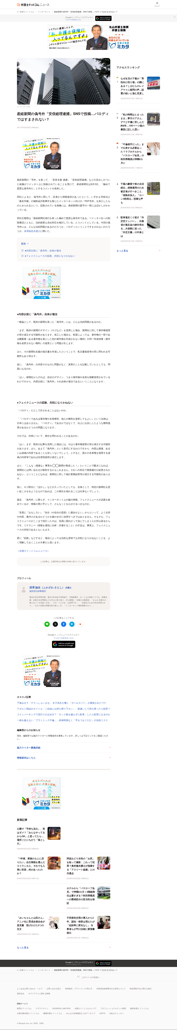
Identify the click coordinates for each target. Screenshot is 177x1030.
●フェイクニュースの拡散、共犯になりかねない (50, 255)
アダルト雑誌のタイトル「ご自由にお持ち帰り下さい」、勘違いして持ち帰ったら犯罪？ (63, 708)
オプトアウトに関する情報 (39, 993)
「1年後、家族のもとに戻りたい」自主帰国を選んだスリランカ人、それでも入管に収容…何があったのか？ (31, 866)
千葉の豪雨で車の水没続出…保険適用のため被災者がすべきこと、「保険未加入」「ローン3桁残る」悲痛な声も (132, 193)
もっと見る (23, 947)
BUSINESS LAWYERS (61, 1008)
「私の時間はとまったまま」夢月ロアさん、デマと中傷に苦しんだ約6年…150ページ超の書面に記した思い (132, 122)
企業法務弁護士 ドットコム (28, 1013)
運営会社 (20, 993)
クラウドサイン (42, 1008)
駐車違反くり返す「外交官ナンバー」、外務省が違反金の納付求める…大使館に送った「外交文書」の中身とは (132, 227)
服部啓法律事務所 (37, 591)
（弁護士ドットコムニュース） (33, 550)
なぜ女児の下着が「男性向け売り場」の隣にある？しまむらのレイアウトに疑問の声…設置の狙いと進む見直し (132, 86)
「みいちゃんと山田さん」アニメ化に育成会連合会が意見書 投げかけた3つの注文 (31, 923)
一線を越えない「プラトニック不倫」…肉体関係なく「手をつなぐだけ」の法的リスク (62, 720)
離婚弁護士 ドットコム (52, 1013)
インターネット (44, 11)
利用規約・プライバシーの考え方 (78, 988)
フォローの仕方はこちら (73, 20)
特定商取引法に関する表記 (140, 988)
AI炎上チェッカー (116, 1013)
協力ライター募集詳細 (28, 747)
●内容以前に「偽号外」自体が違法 (43, 250)
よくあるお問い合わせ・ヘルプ (29, 988)
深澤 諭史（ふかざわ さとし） (50, 587)
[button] (80, 624)
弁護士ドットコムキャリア (85, 1008)
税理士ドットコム (24, 1008)
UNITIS (102, 1013)
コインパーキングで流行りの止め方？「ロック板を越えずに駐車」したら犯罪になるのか (63, 714)
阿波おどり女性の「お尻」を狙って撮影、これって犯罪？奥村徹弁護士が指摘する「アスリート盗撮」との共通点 (81, 866)
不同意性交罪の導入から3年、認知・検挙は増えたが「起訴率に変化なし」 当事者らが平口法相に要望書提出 (81, 925)
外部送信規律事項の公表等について (111, 988)
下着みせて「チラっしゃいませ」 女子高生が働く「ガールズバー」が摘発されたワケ (61, 702)
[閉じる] (174, 17)
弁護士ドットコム (27, 11)
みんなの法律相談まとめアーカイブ (80, 1013)
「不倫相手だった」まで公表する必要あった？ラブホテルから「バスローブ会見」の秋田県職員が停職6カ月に (132, 153)
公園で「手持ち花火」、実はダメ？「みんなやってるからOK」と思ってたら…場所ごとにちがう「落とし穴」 (31, 836)
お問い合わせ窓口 (54, 988)
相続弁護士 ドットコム (139, 1008)
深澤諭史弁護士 (32, 231)
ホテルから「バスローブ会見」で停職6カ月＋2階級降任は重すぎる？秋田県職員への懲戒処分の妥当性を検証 (81, 895)
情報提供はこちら (26, 757)
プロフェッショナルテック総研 (113, 1008)
